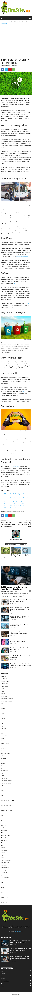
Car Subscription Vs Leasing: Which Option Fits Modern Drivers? (20, 616)
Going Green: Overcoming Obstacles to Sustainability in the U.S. (5, 556)
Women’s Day (4, 902)
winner (2, 900)
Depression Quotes (5, 731)
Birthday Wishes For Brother (7, 698)
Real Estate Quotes (5, 862)
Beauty (2, 688)
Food (2, 768)
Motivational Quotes (5, 835)
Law (2, 818)
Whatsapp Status (4, 897)
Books (2, 706)
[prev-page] (15, 561)
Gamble (2, 773)
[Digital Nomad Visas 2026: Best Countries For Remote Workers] (5, 634)
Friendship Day (4, 770)
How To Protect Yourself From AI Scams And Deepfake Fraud (19, 640)
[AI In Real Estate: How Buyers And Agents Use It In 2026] (5, 626)
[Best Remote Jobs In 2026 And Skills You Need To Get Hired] (5, 650)
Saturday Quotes (4, 872)
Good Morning (4, 778)
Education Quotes (5, 743)
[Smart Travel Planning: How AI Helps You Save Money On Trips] (5, 602)
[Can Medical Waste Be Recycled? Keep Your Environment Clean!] (26, 550)
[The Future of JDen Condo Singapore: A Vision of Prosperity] (16, 550)
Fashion (2, 755)
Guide (22, 511)
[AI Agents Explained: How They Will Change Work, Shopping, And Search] (5, 666)
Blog (2, 703)
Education (3, 740)
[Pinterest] (10, 69)
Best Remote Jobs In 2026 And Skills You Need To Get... (20, 648)
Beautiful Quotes (4, 686)
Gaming (2, 775)
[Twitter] (6, 69)
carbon (6, 511)
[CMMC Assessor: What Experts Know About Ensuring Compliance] (16, 575)
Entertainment (4, 745)
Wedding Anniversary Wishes (7, 895)
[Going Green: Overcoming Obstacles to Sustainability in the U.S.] (5, 550)
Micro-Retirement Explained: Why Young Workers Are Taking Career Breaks (19, 609)
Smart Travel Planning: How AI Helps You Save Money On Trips (20, 600)
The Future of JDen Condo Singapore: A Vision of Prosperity (15, 555)
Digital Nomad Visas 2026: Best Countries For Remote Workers (18, 632)
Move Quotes (4, 837)
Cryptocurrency (4, 726)
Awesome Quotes (5, 681)
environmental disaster (22, 256)
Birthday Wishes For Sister (7, 701)
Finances (3, 763)
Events (2, 750)
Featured (3, 760)
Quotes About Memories (6, 860)
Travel (2, 887)
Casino (2, 713)
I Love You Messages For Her (7, 800)
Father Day (3, 758)
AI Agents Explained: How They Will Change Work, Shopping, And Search (20, 664)
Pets (2, 855)
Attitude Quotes (4, 678)
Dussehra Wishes (5, 736)
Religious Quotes (5, 867)
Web (2, 892)
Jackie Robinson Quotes (6, 810)
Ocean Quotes (4, 850)
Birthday (3, 693)
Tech (2, 882)
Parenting (3, 852)
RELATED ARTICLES (10, 544)
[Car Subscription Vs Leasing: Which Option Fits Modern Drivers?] (5, 618)
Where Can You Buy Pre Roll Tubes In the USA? (24, 524)
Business (3, 708)
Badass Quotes (4, 683)
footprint (18, 511)
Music (2, 845)
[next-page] (17, 561)
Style (2, 880)
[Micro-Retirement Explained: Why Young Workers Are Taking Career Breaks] (5, 610)
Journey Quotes (4, 813)
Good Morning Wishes (6, 783)
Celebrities (3, 718)
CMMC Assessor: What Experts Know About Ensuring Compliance (14, 588)
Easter (2, 738)
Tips (2, 885)
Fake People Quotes (5, 753)
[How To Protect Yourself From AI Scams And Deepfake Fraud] (5, 642)
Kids (2, 815)
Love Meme (3, 827)
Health (2, 790)
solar (14, 283)
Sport (2, 875)
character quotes (4, 721)
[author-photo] (16, 534)
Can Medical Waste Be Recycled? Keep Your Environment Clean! (26, 555)
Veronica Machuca (6, 65)
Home (2, 21)
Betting (2, 691)
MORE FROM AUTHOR (21, 544)
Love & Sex (3, 825)
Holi (2, 795)
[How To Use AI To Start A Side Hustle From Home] (5, 658)
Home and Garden (5, 798)
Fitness (2, 765)
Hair (2, 788)
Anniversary (3, 676)
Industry (2, 808)
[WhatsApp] (13, 69)
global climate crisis (14, 466)
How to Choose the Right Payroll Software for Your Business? (8, 524)
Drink (2, 733)
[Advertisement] (16, 41)
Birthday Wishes (4, 696)
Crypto (2, 723)
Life (1, 820)
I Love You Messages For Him (7, 803)
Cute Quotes (3, 728)
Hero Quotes (3, 793)
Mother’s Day (4, 830)
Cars (2, 711)
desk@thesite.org (19, 931)
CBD (2, 716)
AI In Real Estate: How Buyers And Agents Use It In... (19, 624)
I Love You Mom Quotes (6, 805)
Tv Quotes (3, 890)
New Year (3, 847)
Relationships (4, 865)
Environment (7, 21)
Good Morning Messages (6, 780)
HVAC (23, 391)
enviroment (11, 511)
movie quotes (4, 840)
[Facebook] (2, 69)
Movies (2, 842)
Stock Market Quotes (5, 877)
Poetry (2, 857)
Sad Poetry (3, 870)
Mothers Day (3, 832)
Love (2, 822)
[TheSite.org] (16, 8)
